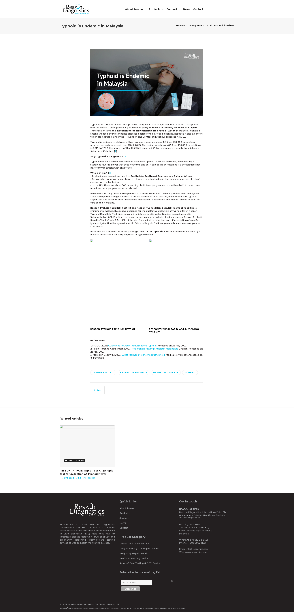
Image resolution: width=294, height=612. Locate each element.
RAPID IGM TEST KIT (165, 372)
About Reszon (134, 9)
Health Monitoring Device (133, 558)
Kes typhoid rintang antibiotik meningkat (155, 348)
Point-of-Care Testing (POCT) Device (139, 563)
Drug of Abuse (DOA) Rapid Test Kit (139, 548)
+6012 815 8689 (200, 539)
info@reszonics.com (197, 549)
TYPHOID (190, 372)
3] (125, 156)
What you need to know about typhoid (143, 355)
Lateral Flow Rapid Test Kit (134, 543)
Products (154, 9)
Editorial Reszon (86, 478)
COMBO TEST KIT (103, 372)
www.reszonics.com (196, 552)
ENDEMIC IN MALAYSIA (133, 372)
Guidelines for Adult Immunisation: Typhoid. (132, 345)
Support (172, 9)
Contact (198, 9)
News (186, 9)
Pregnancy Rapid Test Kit (133, 553)
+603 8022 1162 (197, 543)
